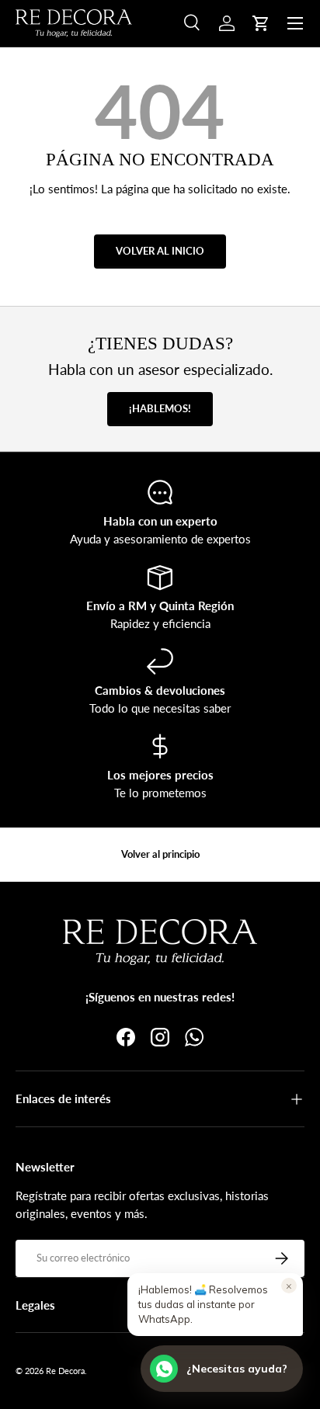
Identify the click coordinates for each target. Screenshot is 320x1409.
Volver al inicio (160, 251)
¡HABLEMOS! (160, 408)
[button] (261, 23)
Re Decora (65, 1371)
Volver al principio (160, 854)
